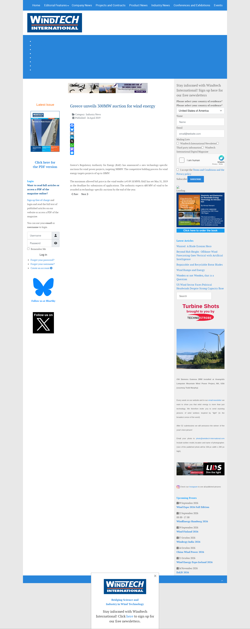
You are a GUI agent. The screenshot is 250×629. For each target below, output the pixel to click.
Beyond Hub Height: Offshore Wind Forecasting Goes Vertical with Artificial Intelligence (200, 255)
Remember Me (38, 249)
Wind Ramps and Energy (191, 270)
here (129, 616)
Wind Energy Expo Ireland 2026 (195, 562)
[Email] (119, 133)
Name (180, 115)
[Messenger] (119, 153)
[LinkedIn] (119, 137)
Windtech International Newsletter (198, 143)
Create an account (40, 268)
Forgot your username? (43, 264)
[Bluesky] (119, 129)
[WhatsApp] (119, 145)
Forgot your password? (42, 259)
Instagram (193, 487)
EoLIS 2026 (183, 572)
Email (179, 127)
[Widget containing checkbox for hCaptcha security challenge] (200, 160)
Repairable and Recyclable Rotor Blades (200, 264)
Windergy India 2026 (188, 541)
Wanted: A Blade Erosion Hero (194, 246)
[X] (119, 141)
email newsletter (215, 400)
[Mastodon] (119, 149)
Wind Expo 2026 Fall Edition (193, 507)
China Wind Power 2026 (190, 552)
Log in (43, 255)
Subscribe (182, 179)
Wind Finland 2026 (187, 531)
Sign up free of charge (38, 200)
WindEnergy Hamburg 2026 (192, 521)
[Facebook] (119, 126)
